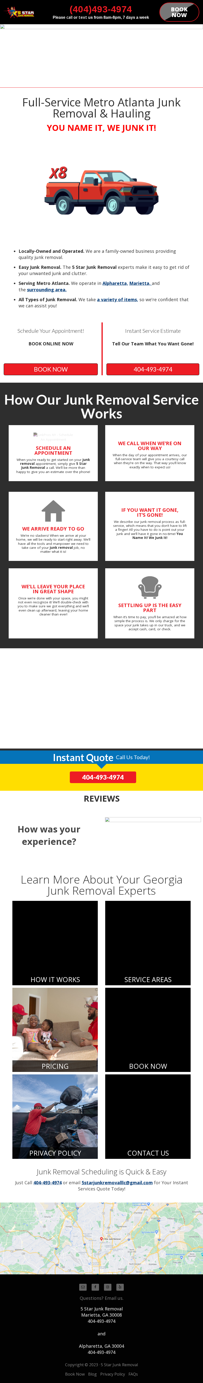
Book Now (75, 1374)
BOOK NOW (51, 369)
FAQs (133, 1374)
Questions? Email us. (102, 1298)
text (82, 17)
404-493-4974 (153, 369)
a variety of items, (117, 299)
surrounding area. (47, 290)
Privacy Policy (112, 1374)
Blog (92, 1374)
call (69, 17)
